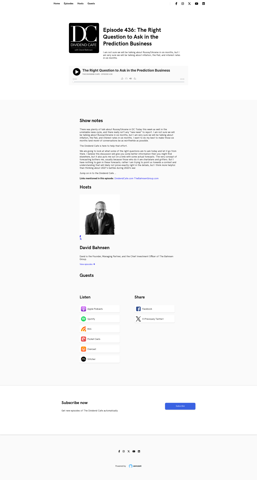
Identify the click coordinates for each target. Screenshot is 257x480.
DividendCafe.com (123, 178)
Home (57, 3)
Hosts (80, 3)
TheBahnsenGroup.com (146, 178)
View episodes (86, 264)
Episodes (68, 3)
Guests (91, 3)
